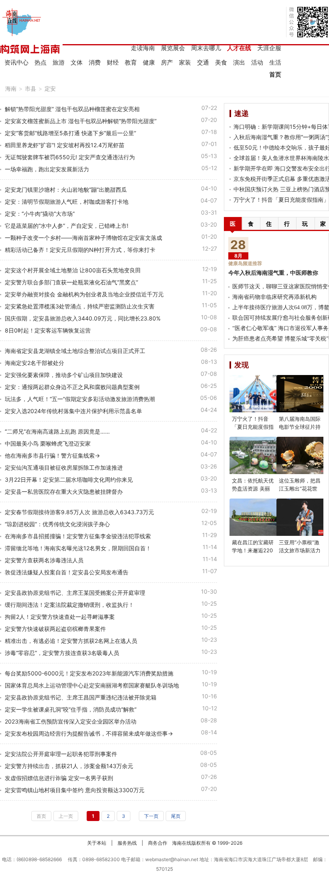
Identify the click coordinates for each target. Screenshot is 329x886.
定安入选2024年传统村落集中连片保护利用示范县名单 (73, 411)
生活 (275, 62)
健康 (149, 62)
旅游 (59, 62)
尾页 (176, 816)
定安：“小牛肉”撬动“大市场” (40, 213)
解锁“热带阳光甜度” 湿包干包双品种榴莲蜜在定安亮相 (72, 108)
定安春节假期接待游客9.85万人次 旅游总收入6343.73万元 (79, 512)
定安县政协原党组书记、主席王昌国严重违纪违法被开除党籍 (80, 697)
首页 (275, 74)
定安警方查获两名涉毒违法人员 (44, 560)
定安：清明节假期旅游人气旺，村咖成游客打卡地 (66, 201)
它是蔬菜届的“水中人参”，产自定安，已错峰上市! (66, 225)
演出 (239, 62)
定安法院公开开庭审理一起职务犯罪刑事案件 (61, 753)
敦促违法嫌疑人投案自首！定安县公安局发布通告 (66, 572)
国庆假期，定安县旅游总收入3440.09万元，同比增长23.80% (82, 318)
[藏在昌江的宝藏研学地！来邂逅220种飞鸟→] (257, 517)
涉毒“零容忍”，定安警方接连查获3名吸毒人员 (62, 652)
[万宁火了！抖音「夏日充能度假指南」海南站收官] (257, 393)
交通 (203, 62)
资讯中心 (16, 62)
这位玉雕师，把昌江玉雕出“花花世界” (300, 488)
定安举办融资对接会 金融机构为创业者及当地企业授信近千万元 (84, 294)
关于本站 (96, 843)
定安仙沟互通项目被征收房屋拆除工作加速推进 (64, 467)
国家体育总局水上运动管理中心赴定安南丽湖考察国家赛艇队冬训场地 (92, 685)
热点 (41, 62)
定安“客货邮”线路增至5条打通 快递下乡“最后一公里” (70, 133)
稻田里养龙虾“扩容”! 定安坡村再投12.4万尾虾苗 (64, 145)
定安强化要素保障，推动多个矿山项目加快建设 (64, 374)
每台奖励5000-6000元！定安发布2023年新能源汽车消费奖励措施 (89, 673)
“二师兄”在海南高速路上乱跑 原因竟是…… (57, 431)
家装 (185, 62)
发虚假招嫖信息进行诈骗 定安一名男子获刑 (59, 777)
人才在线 (239, 48)
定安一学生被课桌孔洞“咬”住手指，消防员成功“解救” (70, 709)
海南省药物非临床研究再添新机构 (274, 297)
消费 (95, 62)
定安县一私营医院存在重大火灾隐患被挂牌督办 (64, 491)
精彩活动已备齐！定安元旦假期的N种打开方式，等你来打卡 (80, 249)
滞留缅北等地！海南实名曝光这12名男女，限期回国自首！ (78, 548)
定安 (50, 88)
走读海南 (143, 48)
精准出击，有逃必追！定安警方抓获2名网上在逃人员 (71, 640)
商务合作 (157, 843)
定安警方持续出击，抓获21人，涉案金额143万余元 (69, 765)
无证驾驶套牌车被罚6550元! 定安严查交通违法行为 (70, 157)
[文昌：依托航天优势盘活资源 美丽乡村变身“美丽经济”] (257, 455)
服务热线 (127, 843)
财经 (113, 62)
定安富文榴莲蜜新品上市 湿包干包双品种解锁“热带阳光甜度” (80, 121)
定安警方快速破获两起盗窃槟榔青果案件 (55, 628)
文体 (77, 62)
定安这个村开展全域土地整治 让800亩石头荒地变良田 (73, 270)
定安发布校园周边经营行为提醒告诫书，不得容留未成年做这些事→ (89, 733)
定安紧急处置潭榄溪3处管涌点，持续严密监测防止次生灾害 (79, 306)
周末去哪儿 (206, 48)
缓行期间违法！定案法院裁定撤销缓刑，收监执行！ (69, 604)
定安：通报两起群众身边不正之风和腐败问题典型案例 (72, 386)
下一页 (151, 816)
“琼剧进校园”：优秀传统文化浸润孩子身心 (57, 524)
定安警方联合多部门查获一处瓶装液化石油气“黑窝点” (71, 282)
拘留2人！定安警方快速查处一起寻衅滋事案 (60, 616)
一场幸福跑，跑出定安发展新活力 (47, 169)
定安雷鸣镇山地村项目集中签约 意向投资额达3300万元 (74, 790)
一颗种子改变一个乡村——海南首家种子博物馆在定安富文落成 (83, 237)
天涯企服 (269, 48)
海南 (10, 88)
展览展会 (173, 48)
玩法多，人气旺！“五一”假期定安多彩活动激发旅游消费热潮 (80, 398)
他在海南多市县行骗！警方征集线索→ (52, 455)
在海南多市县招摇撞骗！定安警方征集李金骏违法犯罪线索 (78, 536)
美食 (221, 62)
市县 (30, 88)
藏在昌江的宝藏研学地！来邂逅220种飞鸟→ (253, 550)
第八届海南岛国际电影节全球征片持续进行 (300, 427)
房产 (167, 62)
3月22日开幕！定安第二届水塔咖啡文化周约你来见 (69, 479)
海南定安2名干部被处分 (34, 362)
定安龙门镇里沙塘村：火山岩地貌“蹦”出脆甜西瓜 (66, 189)
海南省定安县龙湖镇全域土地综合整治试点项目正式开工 (75, 350)
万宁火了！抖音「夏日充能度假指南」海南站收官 (253, 427)
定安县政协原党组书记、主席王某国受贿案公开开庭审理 (75, 592)
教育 (131, 62)
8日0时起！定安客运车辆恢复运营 (48, 330)
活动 (257, 62)
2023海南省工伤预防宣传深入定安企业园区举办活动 (70, 721)
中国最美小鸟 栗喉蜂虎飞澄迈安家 (48, 443)
